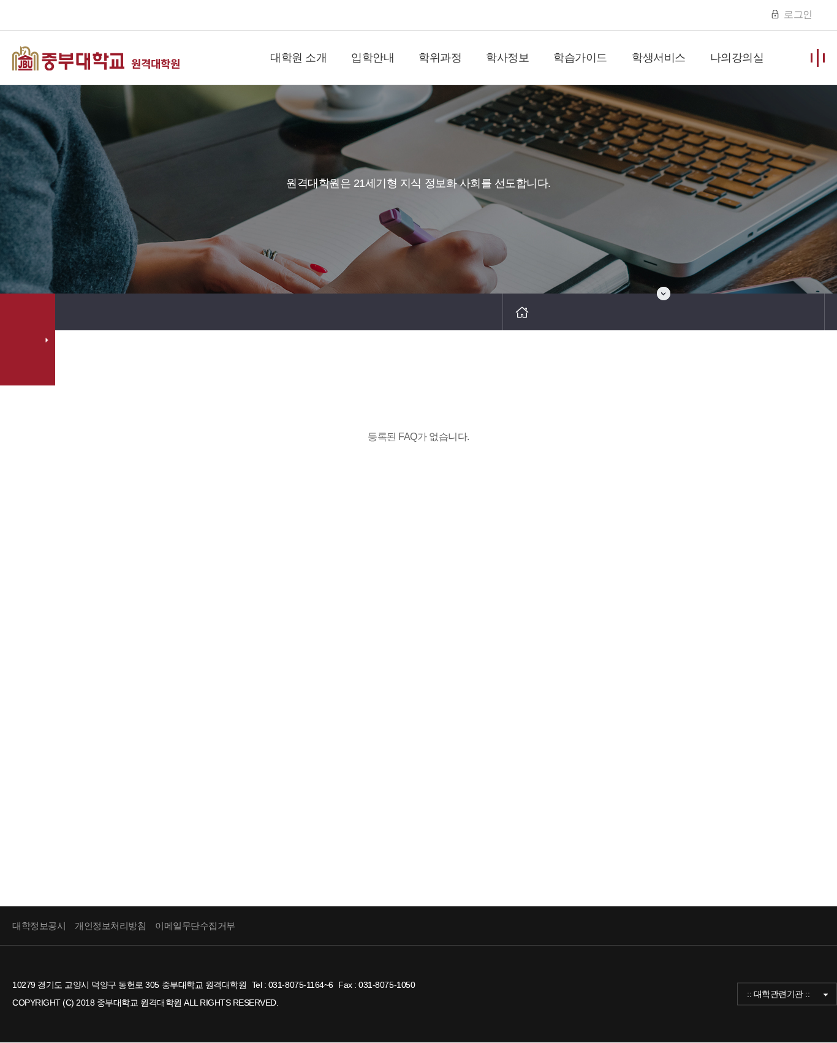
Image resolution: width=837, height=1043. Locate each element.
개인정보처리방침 (110, 925)
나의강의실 (737, 57)
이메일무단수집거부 (195, 925)
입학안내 (372, 57)
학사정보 (507, 57)
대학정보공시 (39, 925)
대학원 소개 (298, 57)
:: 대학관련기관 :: (778, 993)
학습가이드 (580, 57)
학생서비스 (659, 57)
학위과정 (439, 57)
